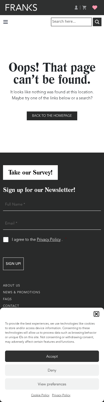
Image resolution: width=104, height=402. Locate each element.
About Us (11, 285)
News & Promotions (21, 292)
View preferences (52, 384)
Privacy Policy (61, 395)
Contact (11, 306)
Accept (52, 356)
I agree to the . (39, 240)
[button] (96, 314)
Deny (52, 370)
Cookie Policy (40, 395)
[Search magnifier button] (97, 22)
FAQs (7, 299)
